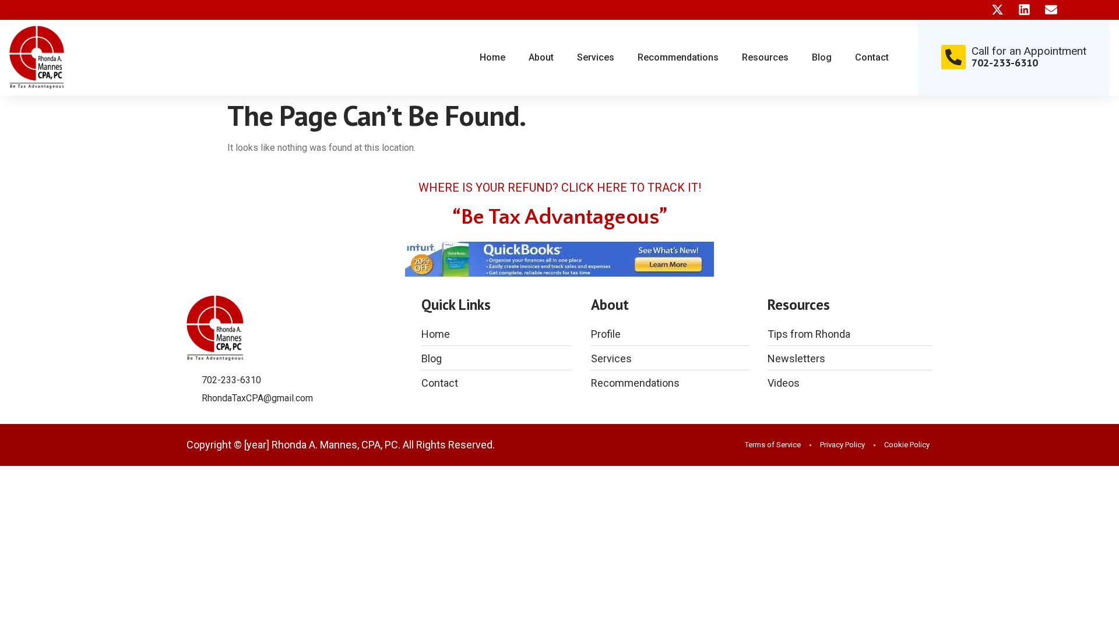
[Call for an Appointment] (953, 57)
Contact (872, 57)
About (541, 57)
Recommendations (678, 57)
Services (595, 57)
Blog (822, 57)
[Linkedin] (1024, 9)
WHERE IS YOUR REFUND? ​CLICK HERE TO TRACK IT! (559, 188)
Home (492, 57)
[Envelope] (1051, 9)
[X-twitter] (997, 9)
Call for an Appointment (1029, 51)
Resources (765, 57)
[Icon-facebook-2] (971, 9)
